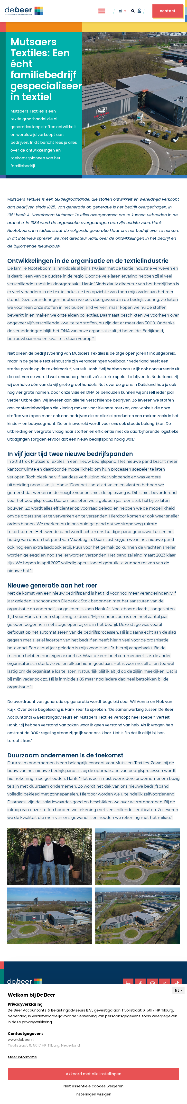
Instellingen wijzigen (93, 1094)
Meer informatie (22, 1057)
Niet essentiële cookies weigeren (93, 1086)
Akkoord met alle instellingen (93, 1074)
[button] (102, 11)
